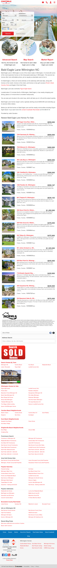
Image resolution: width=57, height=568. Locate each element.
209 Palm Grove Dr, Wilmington (26, 223)
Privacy (37, 566)
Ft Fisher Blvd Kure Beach (34, 497)
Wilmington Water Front (6, 471)
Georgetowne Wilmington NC (35, 393)
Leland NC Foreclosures (34, 443)
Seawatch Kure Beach (6, 421)
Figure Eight (18, 367)
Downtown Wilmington (33, 397)
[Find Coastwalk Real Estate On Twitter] (6, 554)
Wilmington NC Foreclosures (35, 438)
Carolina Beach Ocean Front (8, 473)
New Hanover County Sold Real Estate (10, 460)
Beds (3, 22)
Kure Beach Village (5, 423)
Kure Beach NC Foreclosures (8, 443)
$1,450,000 (50, 210)
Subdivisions (22, 13)
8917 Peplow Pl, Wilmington (26, 197)
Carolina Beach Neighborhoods (11, 410)
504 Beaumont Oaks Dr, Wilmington (26, 298)
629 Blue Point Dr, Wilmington (26, 260)
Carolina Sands (18, 412)
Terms (32, 566)
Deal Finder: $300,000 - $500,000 (36, 452)
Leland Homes (4, 504)
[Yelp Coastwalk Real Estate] (9, 554)
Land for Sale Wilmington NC (35, 482)
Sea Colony (17, 415)
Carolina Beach (18, 364)
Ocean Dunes (31, 421)
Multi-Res (22, 29)
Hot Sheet (30, 469)
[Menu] (54, 2)
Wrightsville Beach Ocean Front (35, 473)
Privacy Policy (9, 560)
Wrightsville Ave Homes (6, 491)
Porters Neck (4, 390)
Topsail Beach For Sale (6, 482)
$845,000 (51, 261)
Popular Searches (6, 467)
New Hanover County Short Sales (36, 445)
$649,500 (51, 286)
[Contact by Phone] (47, 2)
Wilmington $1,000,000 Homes (35, 478)
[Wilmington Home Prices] (11, 376)
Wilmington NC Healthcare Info (35, 517)
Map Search (28, 59)
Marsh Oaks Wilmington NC (7, 395)
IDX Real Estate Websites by (7, 566)
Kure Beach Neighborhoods (10, 419)
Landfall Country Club (33, 367)
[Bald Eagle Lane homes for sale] (9, 47)
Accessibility (26, 566)
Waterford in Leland (33, 504)
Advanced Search (20, 33)
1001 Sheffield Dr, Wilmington (26, 172)
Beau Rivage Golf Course (7, 397)
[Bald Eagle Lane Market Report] (47, 47)
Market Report (47, 59)
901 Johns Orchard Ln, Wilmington (26, 248)
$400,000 (51, 147)
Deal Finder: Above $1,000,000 (35, 454)
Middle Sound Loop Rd (33, 493)
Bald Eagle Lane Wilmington (7, 493)
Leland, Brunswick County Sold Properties (38, 460)
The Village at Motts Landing (8, 404)
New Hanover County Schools (8, 510)
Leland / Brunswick (5, 367)
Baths (11, 22)
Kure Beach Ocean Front (34, 471)
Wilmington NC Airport (6, 515)
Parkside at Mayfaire (33, 390)
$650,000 (51, 160)
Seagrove (3, 415)
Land (15, 29)
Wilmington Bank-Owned (7, 480)
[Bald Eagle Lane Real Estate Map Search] (28, 47)
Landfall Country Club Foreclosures (36, 447)
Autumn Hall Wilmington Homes (8, 406)
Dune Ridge (4, 430)
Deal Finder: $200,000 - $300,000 (9, 452)
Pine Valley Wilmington (33, 395)
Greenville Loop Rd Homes (7, 495)
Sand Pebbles (45, 412)
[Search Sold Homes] (13, 352)
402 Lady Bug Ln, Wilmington (26, 160)
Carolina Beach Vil (32, 412)
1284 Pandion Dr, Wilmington (26, 185)
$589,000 (51, 172)
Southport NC (18, 504)
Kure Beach (31, 364)
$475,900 (51, 235)
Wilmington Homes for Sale (9, 386)
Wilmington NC (4, 364)
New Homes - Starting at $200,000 (36, 484)
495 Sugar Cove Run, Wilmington (26, 122)
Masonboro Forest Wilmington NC (9, 393)
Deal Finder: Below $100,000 (8, 449)
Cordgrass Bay (4, 432)
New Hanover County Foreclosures (9, 445)
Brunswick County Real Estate (10, 502)
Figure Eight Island (25, 89)
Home (4, 29)
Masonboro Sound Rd (33, 495)
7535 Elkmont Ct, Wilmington (26, 147)
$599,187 (51, 185)
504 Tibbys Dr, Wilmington (25, 235)
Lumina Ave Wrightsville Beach (35, 491)
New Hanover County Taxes (35, 510)
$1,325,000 (50, 248)
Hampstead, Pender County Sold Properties (38, 462)
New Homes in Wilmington (7, 478)
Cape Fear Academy (6, 512)
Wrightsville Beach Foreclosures (8, 440)
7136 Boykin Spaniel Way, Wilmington (26, 273)
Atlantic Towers (4, 412)
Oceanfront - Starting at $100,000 (9, 484)
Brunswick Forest (46, 504)
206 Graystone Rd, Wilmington (26, 286)
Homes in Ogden (32, 480)
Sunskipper (31, 415)
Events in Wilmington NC (7, 517)
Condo (10, 29)
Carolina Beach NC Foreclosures (36, 440)
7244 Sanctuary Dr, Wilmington (26, 134)
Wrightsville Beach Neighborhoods (12, 427)
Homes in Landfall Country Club (35, 404)
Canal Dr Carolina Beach (7, 497)
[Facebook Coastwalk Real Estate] (3, 554)
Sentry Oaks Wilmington (6, 399)
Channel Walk (31, 430)
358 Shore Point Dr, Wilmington (26, 210)
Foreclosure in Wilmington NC (8, 438)
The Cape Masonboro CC (34, 402)
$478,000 (51, 223)
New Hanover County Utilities (35, 515)
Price (3, 18)
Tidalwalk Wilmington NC (7, 402)
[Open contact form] (43, 2)
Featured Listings (5, 469)
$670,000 (51, 298)
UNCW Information (32, 512)
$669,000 (51, 135)
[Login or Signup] (50, 2)
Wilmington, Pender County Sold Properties (11, 462)
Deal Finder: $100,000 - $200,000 (36, 449)
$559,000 (51, 122)
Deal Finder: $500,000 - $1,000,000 (9, 454)
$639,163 (51, 198)
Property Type (5, 27)
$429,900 (51, 273)
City (3, 13)
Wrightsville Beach (46, 364)
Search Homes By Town (8, 362)
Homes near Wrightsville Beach (8, 475)
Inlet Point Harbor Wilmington (35, 399)
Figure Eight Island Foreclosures (8, 447)
